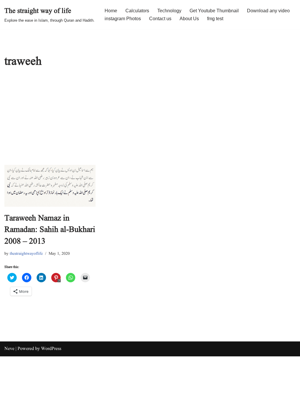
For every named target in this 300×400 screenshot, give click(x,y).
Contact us (160, 18)
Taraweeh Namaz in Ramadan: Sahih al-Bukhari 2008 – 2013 (49, 230)
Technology (169, 10)
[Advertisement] (150, 121)
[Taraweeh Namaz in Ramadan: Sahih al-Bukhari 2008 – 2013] (50, 186)
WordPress (51, 349)
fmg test (215, 18)
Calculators (137, 10)
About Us (189, 18)
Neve (9, 349)
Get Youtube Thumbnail (214, 10)
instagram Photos (123, 18)
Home (111, 10)
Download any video (268, 10)
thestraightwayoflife (26, 254)
